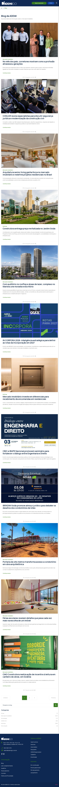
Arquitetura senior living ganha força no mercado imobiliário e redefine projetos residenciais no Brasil (27, 173)
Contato (3, 773)
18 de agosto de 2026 (29, 356)
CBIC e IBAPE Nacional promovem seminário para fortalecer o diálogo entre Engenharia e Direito (26, 452)
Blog (2, 763)
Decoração (29, 726)
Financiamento (5, 771)
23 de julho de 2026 (29, 521)
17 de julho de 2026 (29, 690)
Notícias (29, 723)
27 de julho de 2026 (29, 467)
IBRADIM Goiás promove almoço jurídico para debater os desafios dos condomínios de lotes (29, 506)
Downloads (34, 757)
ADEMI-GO (29, 721)
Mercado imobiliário (29, 716)
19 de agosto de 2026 (29, 301)
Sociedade (29, 718)
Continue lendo (7, 73)
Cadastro (33, 754)
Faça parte (33, 749)
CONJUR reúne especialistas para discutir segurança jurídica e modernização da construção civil (28, 117)
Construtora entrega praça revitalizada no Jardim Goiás (29, 228)
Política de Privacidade (7, 776)
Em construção (35, 765)
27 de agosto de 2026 (29, 77)
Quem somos (34, 742)
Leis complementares (7, 766)
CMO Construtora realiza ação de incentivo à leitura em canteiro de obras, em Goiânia (29, 675)
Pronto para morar (35, 767)
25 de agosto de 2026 (29, 243)
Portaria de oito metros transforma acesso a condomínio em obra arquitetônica (29, 563)
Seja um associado (39, 3)
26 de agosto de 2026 (29, 188)
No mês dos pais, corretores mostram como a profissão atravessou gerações (29, 62)
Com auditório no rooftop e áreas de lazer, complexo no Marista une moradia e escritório (29, 285)
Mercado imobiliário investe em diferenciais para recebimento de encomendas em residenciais (26, 397)
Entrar (50, 3)
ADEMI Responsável (36, 752)
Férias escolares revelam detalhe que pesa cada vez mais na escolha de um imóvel (27, 619)
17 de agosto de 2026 (29, 412)
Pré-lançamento (35, 770)
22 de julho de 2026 (29, 634)
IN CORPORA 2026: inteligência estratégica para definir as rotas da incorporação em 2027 (29, 341)
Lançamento (34, 772)
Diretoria (33, 744)
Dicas (29, 713)
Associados (34, 747)
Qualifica (3, 768)
